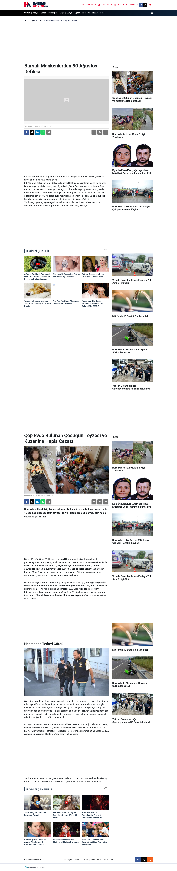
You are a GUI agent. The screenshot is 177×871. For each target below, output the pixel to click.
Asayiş (36, 13)
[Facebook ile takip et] (141, 5)
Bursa (43, 13)
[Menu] (152, 13)
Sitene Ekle (108, 860)
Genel (102, 13)
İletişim (85, 860)
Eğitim (77, 13)
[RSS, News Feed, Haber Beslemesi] (150, 859)
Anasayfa (31, 21)
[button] (94, 132)
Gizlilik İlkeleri (96, 860)
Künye (77, 860)
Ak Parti (27, 13)
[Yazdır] (48, 132)
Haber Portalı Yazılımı (36, 867)
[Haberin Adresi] (36, 4)
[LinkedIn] (37, 132)
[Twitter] (32, 132)
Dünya (69, 13)
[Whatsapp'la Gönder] (42, 132)
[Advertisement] (88, 42)
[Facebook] (26, 132)
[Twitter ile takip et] (145, 5)
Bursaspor (52, 13)
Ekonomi (86, 13)
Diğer (62, 13)
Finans (95, 13)
